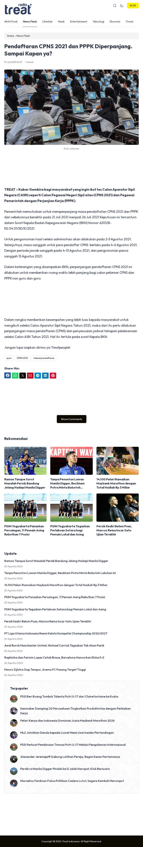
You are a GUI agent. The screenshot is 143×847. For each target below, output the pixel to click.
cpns (8, 358)
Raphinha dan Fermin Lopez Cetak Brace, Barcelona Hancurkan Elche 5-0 (54, 657)
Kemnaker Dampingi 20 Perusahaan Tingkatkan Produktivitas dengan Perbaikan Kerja (75, 711)
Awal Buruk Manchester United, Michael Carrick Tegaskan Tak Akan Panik (54, 645)
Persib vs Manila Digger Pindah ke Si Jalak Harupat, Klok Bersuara (65, 769)
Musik (61, 21)
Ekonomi (115, 21)
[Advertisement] (71, 168)
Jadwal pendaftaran (43, 358)
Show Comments (71, 419)
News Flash (30, 21)
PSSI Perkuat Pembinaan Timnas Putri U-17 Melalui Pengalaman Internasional (73, 744)
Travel (129, 21)
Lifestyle (47, 21)
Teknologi (98, 21)
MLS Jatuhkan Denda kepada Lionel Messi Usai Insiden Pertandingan (67, 732)
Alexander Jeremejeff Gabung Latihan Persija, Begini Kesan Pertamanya (70, 757)
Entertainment (78, 21)
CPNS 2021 (22, 358)
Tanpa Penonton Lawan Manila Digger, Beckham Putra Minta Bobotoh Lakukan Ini (67, 483)
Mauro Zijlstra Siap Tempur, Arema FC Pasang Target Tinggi (45, 669)
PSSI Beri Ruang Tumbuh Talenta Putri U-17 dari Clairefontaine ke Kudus (69, 696)
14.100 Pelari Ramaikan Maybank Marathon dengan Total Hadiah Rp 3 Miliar (116, 483)
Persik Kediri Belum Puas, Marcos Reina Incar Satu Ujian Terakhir (114, 530)
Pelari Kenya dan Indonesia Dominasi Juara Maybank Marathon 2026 (67, 720)
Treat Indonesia (71, 841)
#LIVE (133, 5)
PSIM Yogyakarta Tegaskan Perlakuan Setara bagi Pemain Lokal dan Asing (70, 530)
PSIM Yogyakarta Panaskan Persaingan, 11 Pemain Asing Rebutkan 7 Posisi (24, 530)
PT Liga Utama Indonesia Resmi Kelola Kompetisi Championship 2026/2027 (55, 633)
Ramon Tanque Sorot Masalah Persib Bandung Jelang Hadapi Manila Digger (24, 483)
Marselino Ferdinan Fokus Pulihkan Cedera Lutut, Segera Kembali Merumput (72, 781)
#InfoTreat (11, 21)
